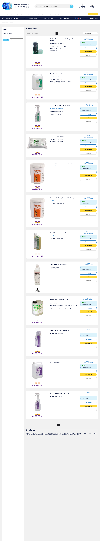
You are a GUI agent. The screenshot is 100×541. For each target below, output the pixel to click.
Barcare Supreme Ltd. (22, 4)
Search (71, 6)
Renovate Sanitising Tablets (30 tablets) (62, 198)
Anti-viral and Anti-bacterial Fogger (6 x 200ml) (62, 39)
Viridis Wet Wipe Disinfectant (59, 137)
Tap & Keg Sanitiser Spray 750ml (59, 393)
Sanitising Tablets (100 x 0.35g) (59, 330)
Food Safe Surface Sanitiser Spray (60, 105)
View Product (88, 48)
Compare (88, 55)
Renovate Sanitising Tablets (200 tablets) (62, 163)
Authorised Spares (32, 18)
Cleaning (57, 14)
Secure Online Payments (12, 18)
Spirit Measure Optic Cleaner (58, 264)
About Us (66, 18)
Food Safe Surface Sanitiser (58, 74)
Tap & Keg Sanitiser (56, 362)
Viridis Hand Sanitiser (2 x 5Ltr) (59, 299)
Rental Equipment (93, 14)
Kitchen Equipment (49, 14)
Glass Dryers (20, 14)
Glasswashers (13, 14)
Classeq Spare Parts (82, 14)
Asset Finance (50, 18)
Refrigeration (27, 14)
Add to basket (88, 51)
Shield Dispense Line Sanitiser (59, 233)
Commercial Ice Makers (38, 14)
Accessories (72, 14)
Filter (6, 39)
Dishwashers (5, 14)
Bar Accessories (64, 14)
